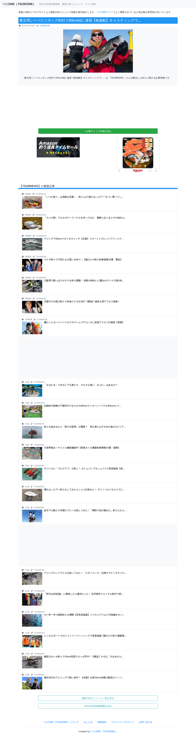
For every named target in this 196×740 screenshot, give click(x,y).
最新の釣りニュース (72, 4)
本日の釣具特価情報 (49, 4)
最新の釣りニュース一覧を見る (98, 698)
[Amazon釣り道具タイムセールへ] (58, 147)
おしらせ (88, 722)
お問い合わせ (145, 722)
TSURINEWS (44, 26)
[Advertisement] (98, 108)
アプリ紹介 (90, 4)
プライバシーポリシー (122, 722)
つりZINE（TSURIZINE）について (61, 722)
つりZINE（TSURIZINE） (104, 731)
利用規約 (101, 722)
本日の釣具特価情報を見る (98, 705)
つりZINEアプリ (104, 12)
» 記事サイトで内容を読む (98, 131)
